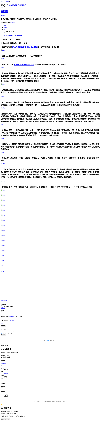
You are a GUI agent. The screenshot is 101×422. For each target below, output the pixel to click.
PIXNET (39, 401)
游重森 (4, 11)
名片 (5, 29)
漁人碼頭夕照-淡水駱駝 (13, 35)
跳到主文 (3, 15)
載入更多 (3, 326)
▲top (2, 323)
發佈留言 (3, 334)
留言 (14, 316)
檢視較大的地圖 (4, 300)
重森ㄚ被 (3, 308)
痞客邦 (11, 316)
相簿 (5, 25)
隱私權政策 (58, 401)
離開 (8, 419)
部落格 (5, 27)
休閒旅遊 (12, 22)
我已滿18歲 (3, 419)
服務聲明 (64, 401)
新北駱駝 (12, 320)
